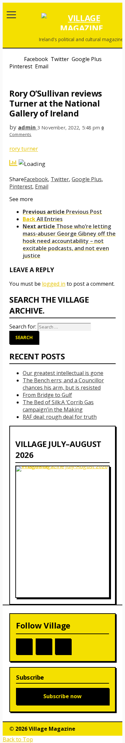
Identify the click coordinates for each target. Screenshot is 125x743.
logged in (53, 283)
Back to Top (18, 739)
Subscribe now (62, 696)
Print (15, 79)
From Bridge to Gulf (47, 395)
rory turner (23, 148)
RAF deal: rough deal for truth (60, 416)
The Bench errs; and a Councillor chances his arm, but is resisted (63, 384)
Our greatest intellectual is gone (63, 373)
